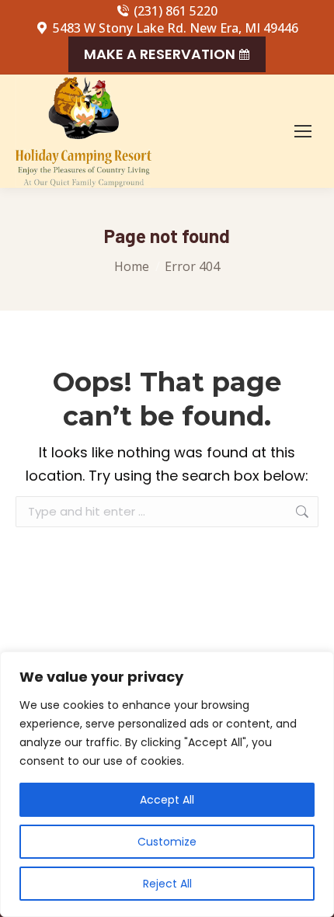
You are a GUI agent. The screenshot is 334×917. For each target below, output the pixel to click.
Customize (167, 841)
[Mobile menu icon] (302, 131)
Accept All (167, 800)
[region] (167, 784)
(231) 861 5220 (175, 10)
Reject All (167, 883)
